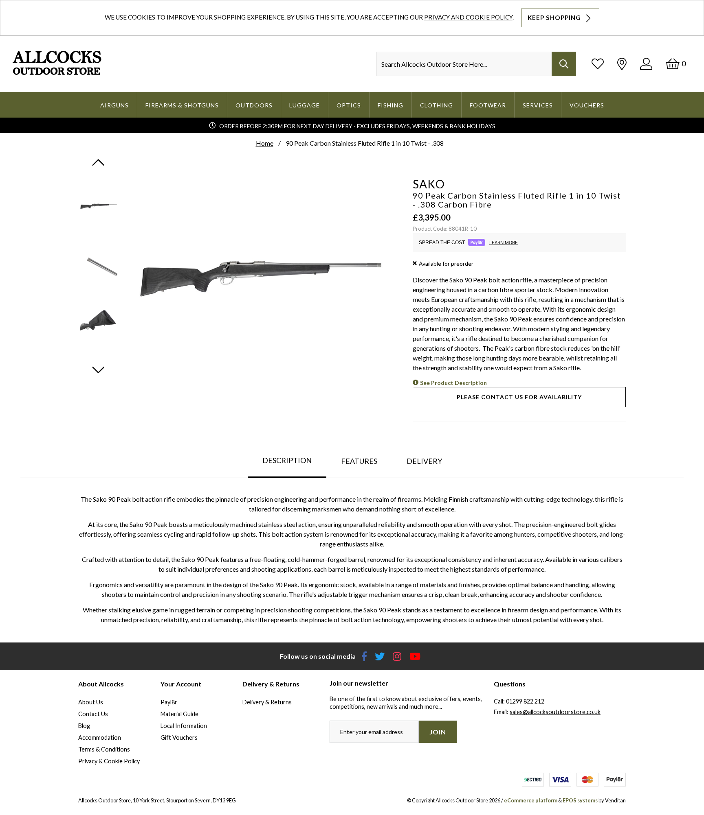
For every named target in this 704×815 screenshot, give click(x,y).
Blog (84, 725)
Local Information (184, 725)
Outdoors (254, 105)
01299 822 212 (525, 701)
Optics (349, 105)
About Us (90, 702)
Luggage (304, 105)
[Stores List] (622, 64)
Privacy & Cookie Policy (109, 761)
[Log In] (646, 64)
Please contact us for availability (519, 396)
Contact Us (93, 713)
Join (437, 732)
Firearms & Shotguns (182, 105)
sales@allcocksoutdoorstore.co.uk (555, 711)
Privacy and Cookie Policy (468, 17)
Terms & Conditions (104, 749)
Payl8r (169, 702)
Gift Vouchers (179, 737)
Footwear (488, 105)
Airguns (114, 105)
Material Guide (179, 713)
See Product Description (453, 382)
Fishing (390, 105)
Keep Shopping (555, 17)
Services (538, 105)
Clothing (436, 105)
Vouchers (587, 105)
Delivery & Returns (267, 702)
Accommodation (99, 737)
